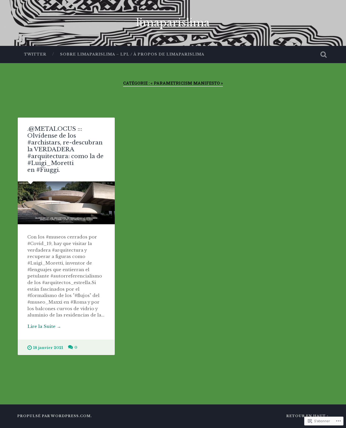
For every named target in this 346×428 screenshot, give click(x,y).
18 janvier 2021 (48, 347)
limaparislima (173, 22)
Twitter (35, 54)
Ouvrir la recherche (324, 54)
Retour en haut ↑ (307, 416)
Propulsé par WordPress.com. (54, 416)
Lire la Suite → (44, 326)
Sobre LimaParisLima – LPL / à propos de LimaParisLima (132, 54)
